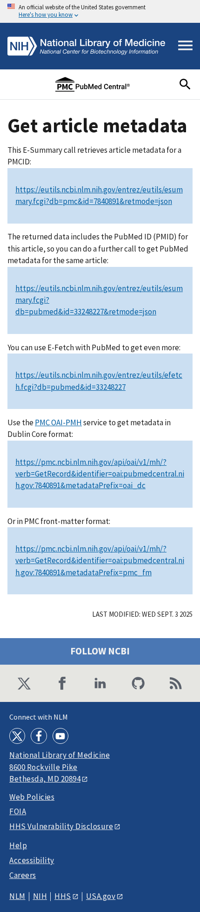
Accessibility (31, 860)
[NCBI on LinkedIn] (100, 683)
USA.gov (101, 896)
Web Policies (31, 797)
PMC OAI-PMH (58, 422)
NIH (40, 896)
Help (18, 845)
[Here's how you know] (100, 11)
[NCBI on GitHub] (138, 683)
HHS (62, 896)
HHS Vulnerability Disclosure (61, 826)
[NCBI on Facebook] (62, 683)
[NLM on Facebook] (39, 736)
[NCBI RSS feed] (176, 683)
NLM (17, 896)
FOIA (17, 811)
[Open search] (185, 84)
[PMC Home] (92, 84)
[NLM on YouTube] (60, 736)
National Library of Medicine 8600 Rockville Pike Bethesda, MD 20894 (59, 767)
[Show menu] (185, 46)
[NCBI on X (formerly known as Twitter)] (24, 683)
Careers (22, 875)
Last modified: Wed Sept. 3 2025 (142, 614)
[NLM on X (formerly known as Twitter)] (17, 736)
